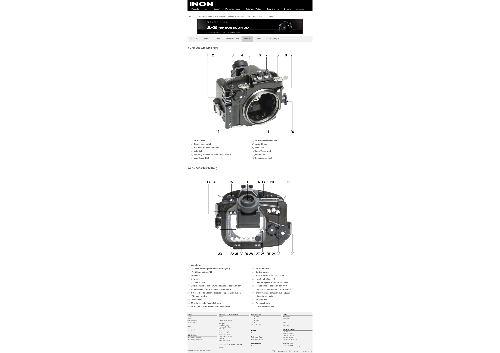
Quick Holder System (225, 331)
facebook (286, 325)
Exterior (247, 38)
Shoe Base (222, 329)
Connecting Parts (224, 335)
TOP (273, 351)
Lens (189, 326)
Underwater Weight (253, 9)
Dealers (287, 9)
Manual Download (232, 9)
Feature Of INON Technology (292, 346)
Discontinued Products (224, 16)
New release (286, 316)
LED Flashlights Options (195, 339)
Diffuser (190, 318)
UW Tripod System (224, 341)
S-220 (189, 316)
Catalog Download (288, 335)
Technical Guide (288, 343)
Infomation (286, 318)
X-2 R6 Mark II (255, 320)
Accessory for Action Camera (228, 314)
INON (191, 16)
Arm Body (222, 323)
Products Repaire (288, 337)
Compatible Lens (232, 38)
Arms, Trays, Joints (225, 321)
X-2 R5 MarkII (255, 316)
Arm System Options (225, 337)
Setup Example (273, 9)
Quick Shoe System (225, 333)
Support (217, 9)
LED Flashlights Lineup (194, 337)
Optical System (192, 320)
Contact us (286, 331)
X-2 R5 (253, 318)
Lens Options (192, 331)
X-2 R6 (253, 322)
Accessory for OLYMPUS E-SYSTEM (230, 345)
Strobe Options (192, 322)
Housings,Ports (256, 314)
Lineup (221, 316)
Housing (240, 16)
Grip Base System (224, 325)
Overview (194, 38)
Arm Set (221, 339)
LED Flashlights (193, 335)
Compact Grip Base (225, 327)
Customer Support (204, 16)
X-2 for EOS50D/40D (255, 16)
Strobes (190, 314)
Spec (218, 38)
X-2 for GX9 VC (256, 324)
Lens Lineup (191, 329)
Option (258, 38)
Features (206, 38)
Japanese (306, 351)
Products (195, 9)
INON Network (295, 351)
